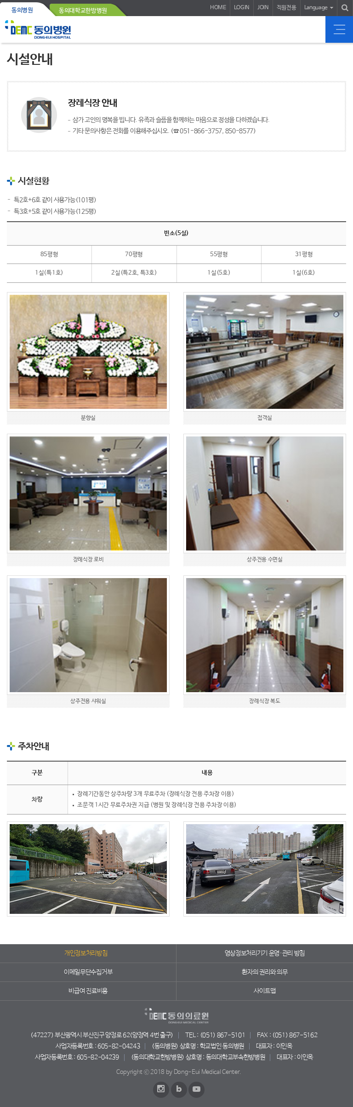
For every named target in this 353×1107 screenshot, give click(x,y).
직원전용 (286, 8)
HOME (218, 8)
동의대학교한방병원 (83, 10)
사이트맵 (264, 991)
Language (316, 8)
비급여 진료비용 (87, 991)
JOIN (263, 8)
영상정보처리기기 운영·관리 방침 (265, 953)
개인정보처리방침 (85, 953)
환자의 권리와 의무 (264, 972)
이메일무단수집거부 (88, 972)
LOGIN (242, 8)
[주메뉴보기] (339, 29)
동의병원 (22, 10)
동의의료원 (38, 29)
